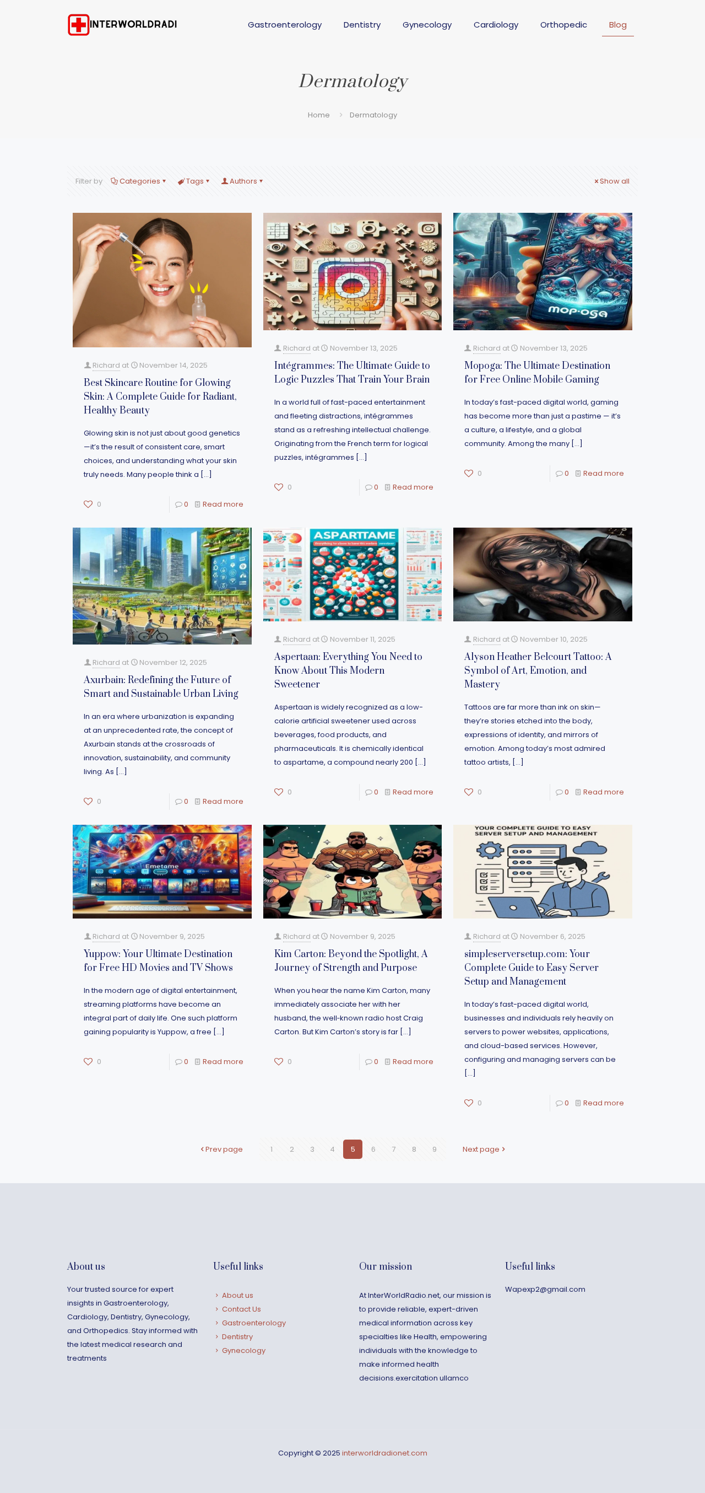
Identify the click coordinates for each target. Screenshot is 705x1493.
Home (319, 115)
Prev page (224, 1149)
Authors (243, 181)
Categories (140, 181)
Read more (223, 504)
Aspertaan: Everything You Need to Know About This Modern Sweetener (348, 671)
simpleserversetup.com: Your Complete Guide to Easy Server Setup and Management (531, 968)
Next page (481, 1149)
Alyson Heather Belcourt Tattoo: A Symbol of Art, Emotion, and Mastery (538, 671)
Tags (195, 181)
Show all (615, 181)
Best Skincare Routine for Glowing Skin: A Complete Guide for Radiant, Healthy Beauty (160, 397)
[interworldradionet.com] (122, 25)
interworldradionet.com (384, 1453)
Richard (106, 365)
